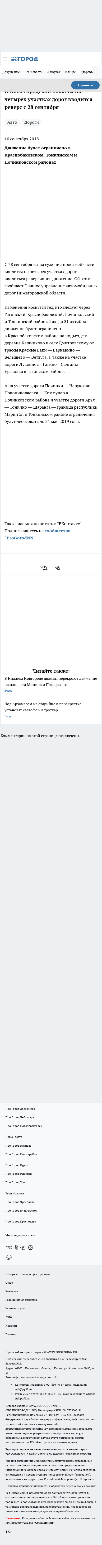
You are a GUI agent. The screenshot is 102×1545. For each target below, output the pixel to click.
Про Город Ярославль (19, 1202)
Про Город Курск (16, 1165)
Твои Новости (14, 1193)
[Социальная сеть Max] (9, 1257)
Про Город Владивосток (21, 1210)
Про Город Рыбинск (18, 1173)
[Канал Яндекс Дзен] (30, 1247)
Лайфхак (53, 72)
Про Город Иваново (18, 1145)
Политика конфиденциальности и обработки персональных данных (50, 1486)
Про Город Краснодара (20, 1221)
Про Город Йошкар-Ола (21, 1154)
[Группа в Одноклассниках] (16, 1247)
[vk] (44, 567)
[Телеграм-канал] (23, 1247)
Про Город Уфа (15, 1182)
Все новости (33, 72)
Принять (85, 85)
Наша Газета (13, 1137)
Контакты (12, 1291)
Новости (11, 1325)
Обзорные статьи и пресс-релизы (27, 1274)
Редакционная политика (21, 1299)
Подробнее (87, 1479)
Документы (11, 72)
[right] (97, 72)
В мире (70, 72)
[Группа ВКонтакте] (9, 1247)
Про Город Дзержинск (20, 1108)
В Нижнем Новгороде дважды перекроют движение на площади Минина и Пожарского (51, 684)
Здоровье (87, 72)
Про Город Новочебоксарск (23, 1126)
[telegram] (59, 567)
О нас (9, 1282)
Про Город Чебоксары (20, 1117)
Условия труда (15, 1308)
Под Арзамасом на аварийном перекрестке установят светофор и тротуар (43, 709)
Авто (12, 122)
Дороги (31, 122)
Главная (10, 1334)
